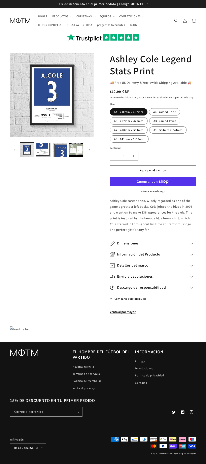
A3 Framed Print (164, 121)
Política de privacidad (149, 375)
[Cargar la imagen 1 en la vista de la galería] (27, 150)
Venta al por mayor (123, 312)
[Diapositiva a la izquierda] (14, 149)
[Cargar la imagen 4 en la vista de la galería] (76, 150)
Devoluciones (144, 368)
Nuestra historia (83, 367)
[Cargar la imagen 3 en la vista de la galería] (60, 150)
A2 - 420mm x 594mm (128, 130)
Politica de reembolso (87, 381)
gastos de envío (146, 97)
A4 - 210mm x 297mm (128, 112)
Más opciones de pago (152, 191)
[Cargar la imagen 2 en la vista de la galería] (43, 150)
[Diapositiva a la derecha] (89, 149)
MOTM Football (166, 453)
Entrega (140, 361)
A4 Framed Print (164, 112)
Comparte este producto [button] (130, 298)
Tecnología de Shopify (185, 453)
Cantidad (115, 148)
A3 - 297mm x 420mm (128, 121)
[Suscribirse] (77, 412)
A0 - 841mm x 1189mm (129, 139)
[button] (62, 16)
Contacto (141, 382)
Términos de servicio (86, 374)
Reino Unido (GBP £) (26, 448)
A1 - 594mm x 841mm (167, 130)
